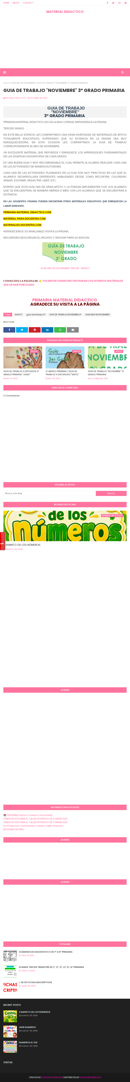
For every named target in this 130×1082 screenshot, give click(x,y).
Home (6, 2)
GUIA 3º (18, 314)
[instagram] (119, 3)
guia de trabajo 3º (35, 314)
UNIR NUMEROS (27, 1027)
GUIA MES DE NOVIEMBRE (23, 82)
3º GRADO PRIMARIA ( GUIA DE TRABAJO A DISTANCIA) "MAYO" (62, 373)
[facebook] (107, 3)
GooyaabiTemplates (90, 1077)
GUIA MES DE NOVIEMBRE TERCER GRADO (65, 268)
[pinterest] (125, 3)
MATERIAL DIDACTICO (65, 11)
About (16, 2)
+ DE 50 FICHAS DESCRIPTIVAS (35, 982)
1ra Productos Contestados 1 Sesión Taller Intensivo (33, 826)
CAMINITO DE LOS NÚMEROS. (22, 545)
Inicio (6, 82)
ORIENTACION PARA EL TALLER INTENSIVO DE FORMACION (35, 818)
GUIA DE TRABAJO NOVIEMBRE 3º (65, 314)
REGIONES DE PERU (13, 829)
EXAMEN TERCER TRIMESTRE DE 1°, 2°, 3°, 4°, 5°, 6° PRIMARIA (51, 967)
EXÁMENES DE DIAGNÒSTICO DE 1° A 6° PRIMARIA (45, 951)
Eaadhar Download (51, 1077)
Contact (28, 2)
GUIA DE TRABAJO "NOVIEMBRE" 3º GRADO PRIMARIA (106, 373)
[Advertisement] (65, 41)
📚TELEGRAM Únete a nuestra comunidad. (28, 815)
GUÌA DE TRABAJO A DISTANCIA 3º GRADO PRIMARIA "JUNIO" (21, 373)
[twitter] (113, 3)
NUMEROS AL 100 (28, 1042)
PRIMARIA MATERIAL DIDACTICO (64, 300)
